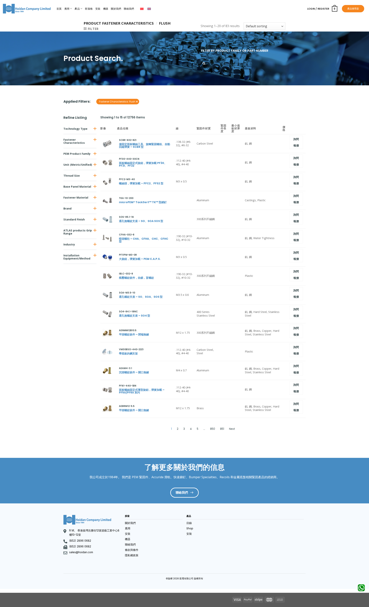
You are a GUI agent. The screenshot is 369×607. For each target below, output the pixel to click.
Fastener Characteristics (74, 141)
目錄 (189, 523)
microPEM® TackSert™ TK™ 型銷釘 (143, 202)
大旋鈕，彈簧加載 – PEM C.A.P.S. (139, 259)
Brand (67, 208)
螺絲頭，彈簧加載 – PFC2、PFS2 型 (141, 183)
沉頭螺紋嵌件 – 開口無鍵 (134, 372)
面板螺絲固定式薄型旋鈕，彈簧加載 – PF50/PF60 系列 (142, 391)
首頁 (59, 8)
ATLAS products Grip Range (77, 232)
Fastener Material (75, 197)
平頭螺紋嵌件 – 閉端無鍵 (134, 334)
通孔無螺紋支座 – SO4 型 (134, 316)
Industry (69, 244)
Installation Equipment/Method (76, 257)
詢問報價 (296, 142)
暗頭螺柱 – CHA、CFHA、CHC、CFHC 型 (143, 240)
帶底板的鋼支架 (128, 353)
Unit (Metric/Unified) (77, 164)
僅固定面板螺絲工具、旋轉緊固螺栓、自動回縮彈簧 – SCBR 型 (144, 145)
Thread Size (71, 175)
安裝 (98, 8)
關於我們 (116, 8)
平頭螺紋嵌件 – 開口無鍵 (134, 410)
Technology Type (75, 129)
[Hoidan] (27, 8)
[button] (79, 128)
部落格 (89, 8)
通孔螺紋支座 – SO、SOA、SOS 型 (141, 297)
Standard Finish (74, 219)
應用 (67, 8)
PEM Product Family (77, 153)
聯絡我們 (129, 8)
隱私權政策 (131, 555)
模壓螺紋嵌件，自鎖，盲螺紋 (136, 278)
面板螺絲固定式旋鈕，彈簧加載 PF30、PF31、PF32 (143, 164)
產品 (77, 8)
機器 (105, 8)
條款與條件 (131, 550)
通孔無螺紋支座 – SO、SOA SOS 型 (141, 221)
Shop (189, 528)
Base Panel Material (77, 186)
